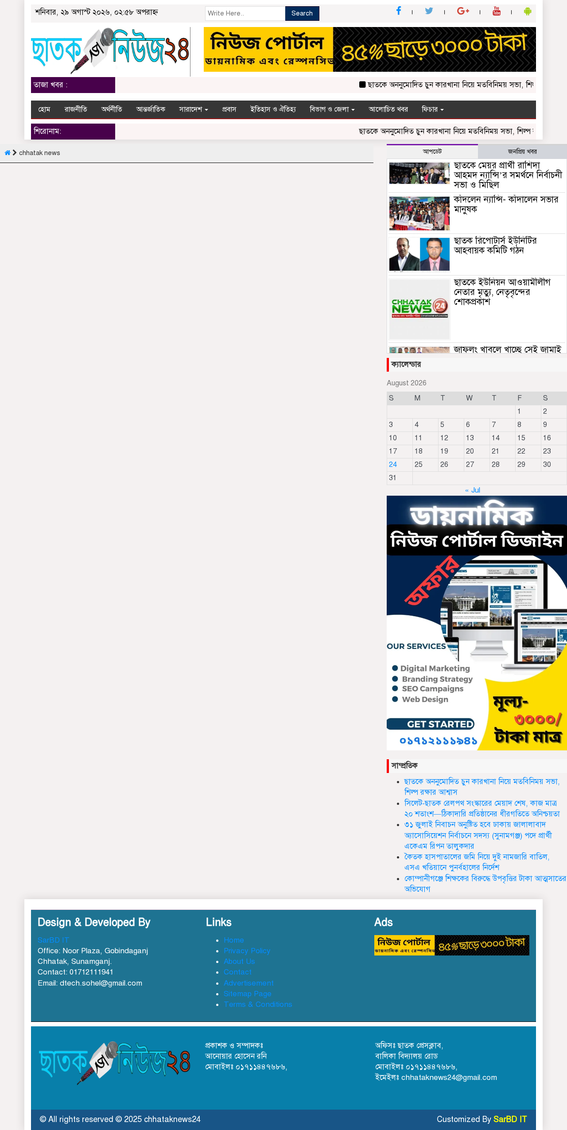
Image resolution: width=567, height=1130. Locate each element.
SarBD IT (54, 940)
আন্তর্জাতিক (150, 109)
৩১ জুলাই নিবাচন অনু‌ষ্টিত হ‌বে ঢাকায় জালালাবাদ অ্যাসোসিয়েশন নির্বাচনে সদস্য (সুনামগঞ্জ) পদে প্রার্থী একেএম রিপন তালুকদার (478, 835)
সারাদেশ (191, 109)
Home (234, 940)
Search (302, 13)
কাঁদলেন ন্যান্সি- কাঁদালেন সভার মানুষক (506, 204)
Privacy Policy (247, 950)
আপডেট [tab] (432, 151)
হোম (44, 109)
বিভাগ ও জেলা (330, 109)
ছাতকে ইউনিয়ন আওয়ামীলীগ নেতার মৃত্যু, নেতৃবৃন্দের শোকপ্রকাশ (502, 292)
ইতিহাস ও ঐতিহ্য (273, 109)
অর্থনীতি (111, 109)
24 (393, 464)
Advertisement (249, 983)
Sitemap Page (248, 993)
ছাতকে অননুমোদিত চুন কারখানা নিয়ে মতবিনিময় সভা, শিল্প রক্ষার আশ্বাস (461, 84)
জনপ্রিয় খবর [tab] (522, 151)
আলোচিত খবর (388, 109)
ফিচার (430, 109)
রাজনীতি (76, 109)
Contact (238, 972)
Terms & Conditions (258, 1004)
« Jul (472, 490)
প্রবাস (229, 109)
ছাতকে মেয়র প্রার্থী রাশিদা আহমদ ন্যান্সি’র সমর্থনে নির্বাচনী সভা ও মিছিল (508, 175)
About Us (239, 961)
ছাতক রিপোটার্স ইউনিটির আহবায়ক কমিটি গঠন (495, 245)
